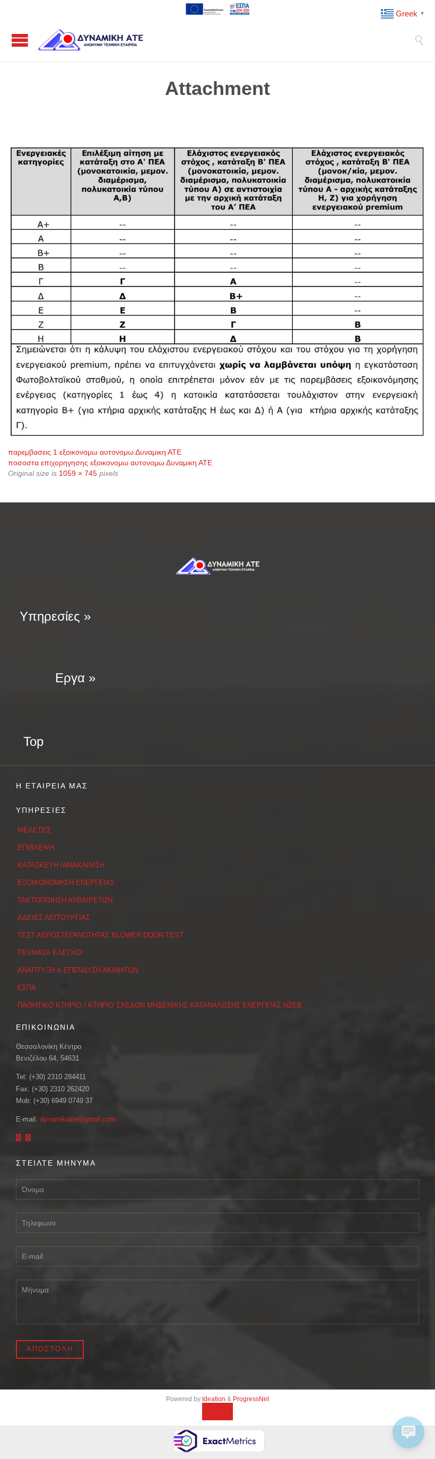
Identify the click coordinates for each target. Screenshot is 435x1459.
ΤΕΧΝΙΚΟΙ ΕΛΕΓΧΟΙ (50, 953)
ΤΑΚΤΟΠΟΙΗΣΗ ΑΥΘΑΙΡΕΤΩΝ (65, 900)
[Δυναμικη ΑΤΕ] (225, 40)
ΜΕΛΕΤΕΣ (34, 830)
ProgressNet (251, 1399)
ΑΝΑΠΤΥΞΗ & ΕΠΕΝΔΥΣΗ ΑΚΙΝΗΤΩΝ (78, 970)
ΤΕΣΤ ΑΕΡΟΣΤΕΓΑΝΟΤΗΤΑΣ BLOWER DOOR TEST (101, 935)
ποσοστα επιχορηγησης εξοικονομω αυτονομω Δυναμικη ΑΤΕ (110, 462)
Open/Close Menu (20, 40)
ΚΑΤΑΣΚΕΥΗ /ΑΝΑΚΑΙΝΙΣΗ (61, 865)
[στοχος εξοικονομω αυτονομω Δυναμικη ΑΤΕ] (217, 291)
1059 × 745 (78, 473)
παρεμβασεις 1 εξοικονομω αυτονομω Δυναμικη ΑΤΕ (94, 452)
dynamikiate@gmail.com (78, 1119)
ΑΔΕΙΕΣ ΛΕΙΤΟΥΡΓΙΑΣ (54, 918)
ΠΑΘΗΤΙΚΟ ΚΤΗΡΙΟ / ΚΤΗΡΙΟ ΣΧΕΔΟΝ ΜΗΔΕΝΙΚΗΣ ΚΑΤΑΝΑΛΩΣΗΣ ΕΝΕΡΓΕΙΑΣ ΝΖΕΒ (160, 1005)
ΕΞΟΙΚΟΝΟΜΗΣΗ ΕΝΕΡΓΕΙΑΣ (66, 883)
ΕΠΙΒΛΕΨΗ (36, 848)
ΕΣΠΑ (27, 988)
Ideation (213, 1399)
